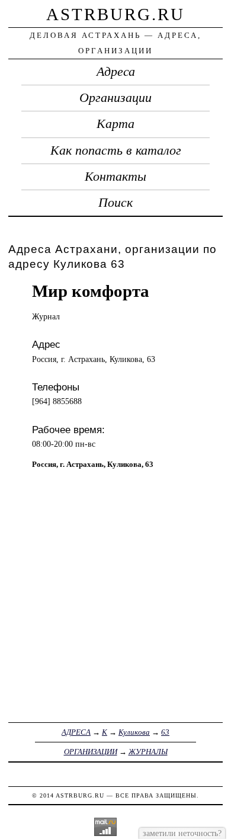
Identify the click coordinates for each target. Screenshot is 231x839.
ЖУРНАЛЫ (148, 751)
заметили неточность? (182, 833)
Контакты (115, 176)
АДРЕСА (76, 732)
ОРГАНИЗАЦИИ (90, 751)
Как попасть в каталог (115, 150)
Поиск (115, 203)
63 (165, 732)
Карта (115, 124)
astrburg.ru (115, 14)
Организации (115, 98)
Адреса (116, 72)
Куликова (134, 732)
